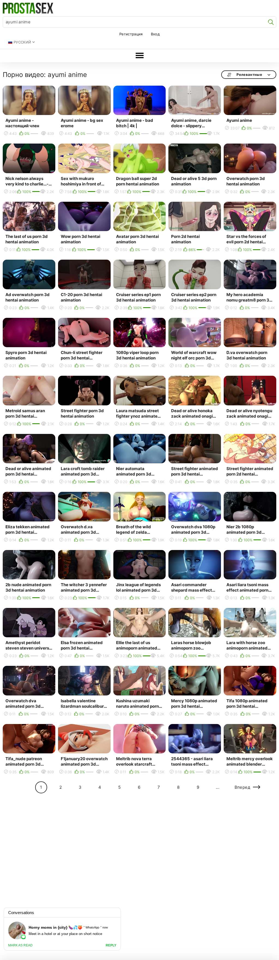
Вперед (242, 787)
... (217, 787)
